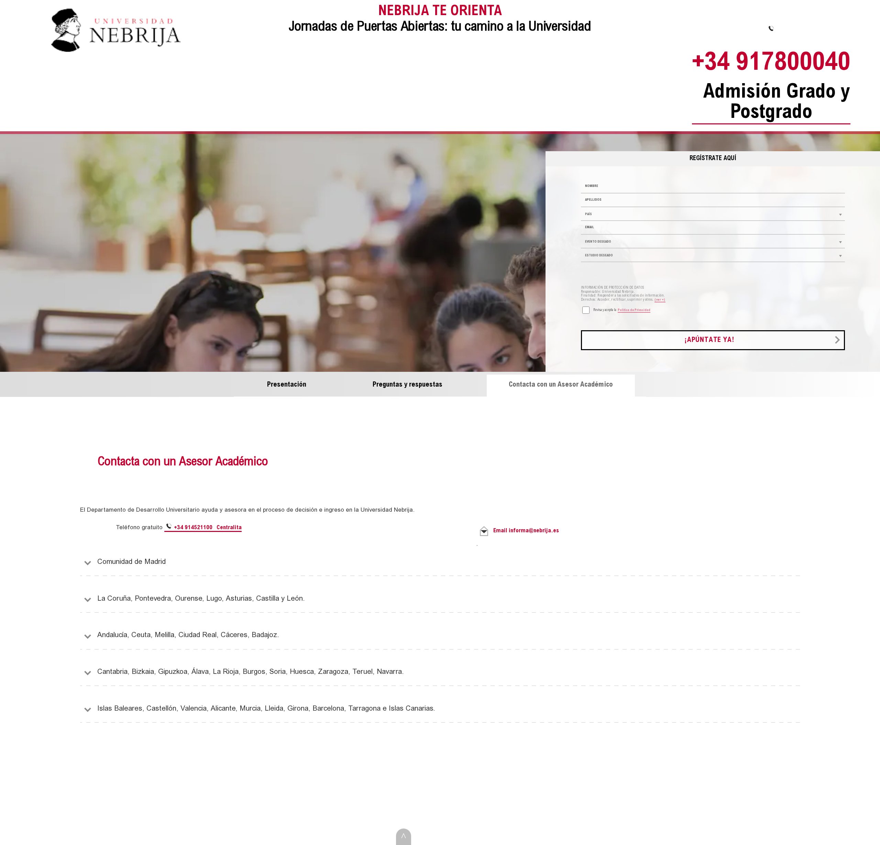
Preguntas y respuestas (407, 385)
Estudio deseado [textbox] (599, 255)
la (621, 310)
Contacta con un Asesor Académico (561, 385)
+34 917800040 (771, 87)
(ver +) (660, 300)
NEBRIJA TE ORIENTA (440, 19)
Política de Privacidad (634, 310)
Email (526, 531)
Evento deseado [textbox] (598, 242)
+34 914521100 (207, 528)
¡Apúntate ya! (709, 340)
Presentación (286, 385)
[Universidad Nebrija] (116, 50)
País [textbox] (588, 214)
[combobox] (713, 214)
